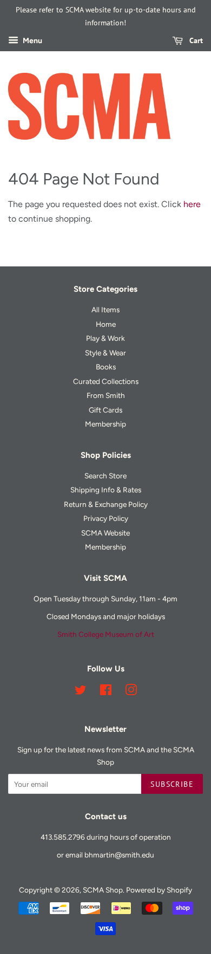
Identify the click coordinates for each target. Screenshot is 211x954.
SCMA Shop (103, 890)
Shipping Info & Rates (105, 489)
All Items (105, 309)
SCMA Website (105, 533)
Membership (105, 424)
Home (106, 324)
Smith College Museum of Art (105, 634)
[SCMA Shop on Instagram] (131, 692)
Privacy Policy (105, 518)
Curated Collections (106, 381)
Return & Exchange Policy (106, 504)
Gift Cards (105, 410)
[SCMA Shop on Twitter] (81, 692)
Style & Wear (105, 352)
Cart (195, 40)
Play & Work (105, 338)
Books (106, 366)
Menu (31, 40)
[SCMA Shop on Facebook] (106, 692)
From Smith (106, 395)
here (192, 204)
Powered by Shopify (159, 890)
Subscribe (172, 784)
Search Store (105, 475)
